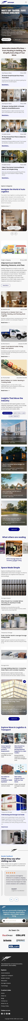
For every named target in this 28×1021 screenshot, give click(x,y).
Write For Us (4, 1003)
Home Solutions (5, 973)
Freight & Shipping (7, 8)
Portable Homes (6, 134)
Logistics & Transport (7, 975)
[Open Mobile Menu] (26, 2)
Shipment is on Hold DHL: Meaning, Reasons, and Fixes (12, 264)
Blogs (2, 998)
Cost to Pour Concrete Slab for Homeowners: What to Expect (11, 519)
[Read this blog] (14, 64)
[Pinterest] (7, 1014)
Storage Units (5, 665)
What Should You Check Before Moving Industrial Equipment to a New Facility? (20, 749)
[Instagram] (4, 1014)
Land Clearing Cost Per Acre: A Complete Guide (11, 492)
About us (3, 996)
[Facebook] (2, 1014)
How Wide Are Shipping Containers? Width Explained (6, 779)
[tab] (7, 413)
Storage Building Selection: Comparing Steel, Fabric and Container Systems (13, 669)
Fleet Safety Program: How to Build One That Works (19, 779)
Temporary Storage (6, 632)
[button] (12, 233)
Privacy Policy (5, 1006)
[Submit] (24, 920)
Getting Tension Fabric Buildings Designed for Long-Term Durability (13, 701)
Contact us (4, 1001)
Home (2, 993)
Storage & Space (6, 598)
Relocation (4, 980)
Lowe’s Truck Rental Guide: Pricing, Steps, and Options (12, 347)
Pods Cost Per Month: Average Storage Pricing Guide (13, 636)
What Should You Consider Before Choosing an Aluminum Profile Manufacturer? (12, 602)
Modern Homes (5, 978)
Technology (4, 986)
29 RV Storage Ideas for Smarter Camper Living (14, 559)
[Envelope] (9, 1014)
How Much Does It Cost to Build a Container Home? (12, 438)
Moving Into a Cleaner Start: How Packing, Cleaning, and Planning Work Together (13, 314)
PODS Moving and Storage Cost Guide (12, 815)
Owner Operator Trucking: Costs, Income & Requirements (6, 748)
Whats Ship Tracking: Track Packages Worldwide (13, 11)
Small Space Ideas (7, 73)
